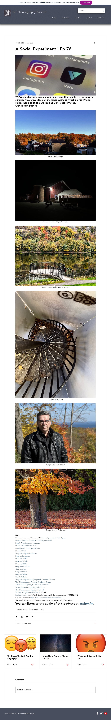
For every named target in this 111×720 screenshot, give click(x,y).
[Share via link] (32, 617)
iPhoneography (34, 609)
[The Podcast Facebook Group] (97, 713)
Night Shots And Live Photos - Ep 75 (55, 657)
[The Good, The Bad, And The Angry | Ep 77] (20, 643)
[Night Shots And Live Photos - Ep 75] (55, 643)
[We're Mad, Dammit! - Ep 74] (90, 643)
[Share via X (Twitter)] (22, 617)
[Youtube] (105, 713)
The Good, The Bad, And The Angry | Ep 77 (20, 657)
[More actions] (94, 43)
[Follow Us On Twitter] (101, 713)
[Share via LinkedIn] (27, 617)
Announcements (21, 609)
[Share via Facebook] (16, 617)
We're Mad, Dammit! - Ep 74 (89, 657)
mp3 (42, 609)
